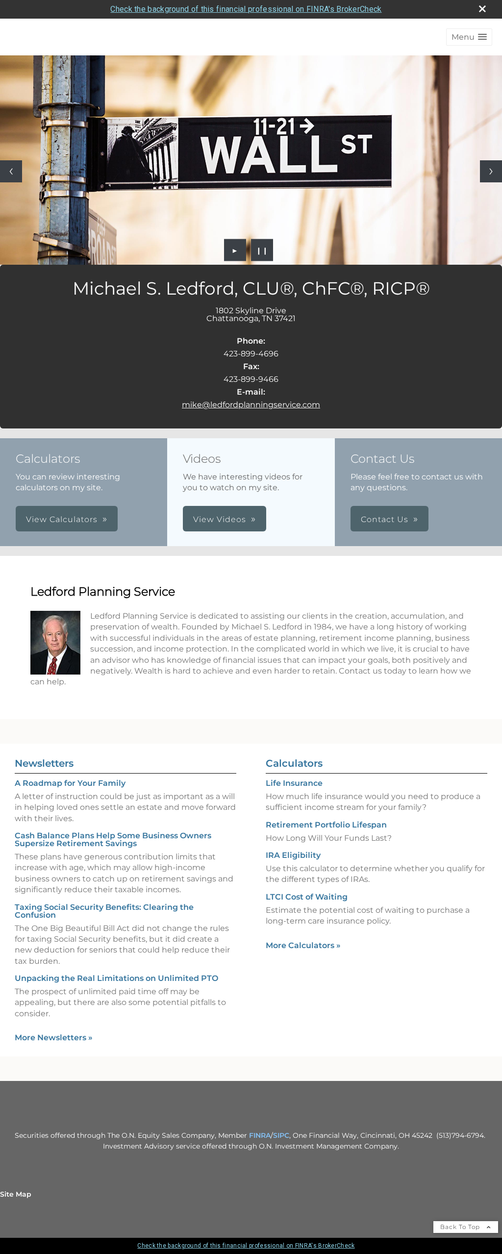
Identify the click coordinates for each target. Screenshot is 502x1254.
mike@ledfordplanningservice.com (251, 404)
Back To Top (461, 1226)
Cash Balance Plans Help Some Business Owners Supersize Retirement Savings (113, 839)
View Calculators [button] (62, 519)
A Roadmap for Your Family (70, 783)
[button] (469, 37)
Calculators (294, 763)
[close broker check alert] (482, 9)
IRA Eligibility (293, 855)
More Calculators (303, 945)
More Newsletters (54, 1037)
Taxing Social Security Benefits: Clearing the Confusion (104, 911)
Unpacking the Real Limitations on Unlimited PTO (116, 978)
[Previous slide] (11, 171)
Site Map (15, 1194)
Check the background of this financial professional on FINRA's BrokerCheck (245, 9)
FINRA (260, 1135)
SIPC (281, 1135)
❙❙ (262, 250)
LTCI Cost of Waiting (307, 897)
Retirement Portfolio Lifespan (326, 824)
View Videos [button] (219, 519)
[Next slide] (491, 171)
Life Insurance (294, 783)
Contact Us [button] (384, 519)
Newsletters (44, 763)
